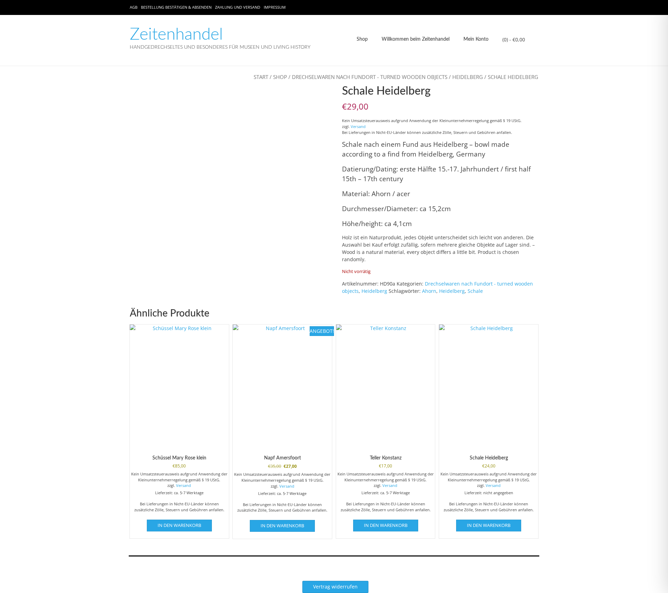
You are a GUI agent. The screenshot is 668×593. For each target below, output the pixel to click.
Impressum (275, 7)
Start (261, 76)
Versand (358, 126)
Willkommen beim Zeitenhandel (416, 39)
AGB (133, 7)
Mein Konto (475, 39)
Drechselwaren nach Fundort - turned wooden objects (369, 76)
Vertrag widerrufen (335, 586)
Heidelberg (467, 76)
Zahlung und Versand (237, 7)
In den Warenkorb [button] (179, 525)
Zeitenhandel (176, 34)
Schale (475, 291)
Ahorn (429, 291)
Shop (362, 39)
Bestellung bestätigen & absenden (176, 7)
